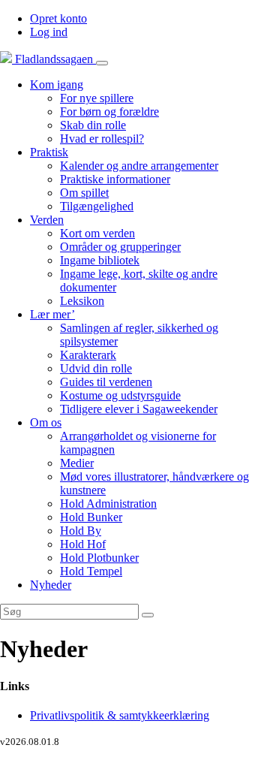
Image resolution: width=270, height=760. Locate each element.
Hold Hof (83, 544)
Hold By (80, 530)
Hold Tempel (91, 571)
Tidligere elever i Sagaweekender (139, 409)
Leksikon (82, 300)
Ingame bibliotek (100, 260)
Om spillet (84, 192)
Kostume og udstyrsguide (120, 395)
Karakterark (88, 354)
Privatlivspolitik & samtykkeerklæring (119, 715)
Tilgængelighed (97, 206)
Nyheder (50, 584)
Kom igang (56, 84)
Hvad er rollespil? (102, 138)
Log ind (49, 32)
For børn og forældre (109, 111)
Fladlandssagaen (54, 59)
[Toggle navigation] (102, 63)
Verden (47, 219)
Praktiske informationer (115, 179)
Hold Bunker (91, 517)
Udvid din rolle (96, 368)
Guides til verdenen (106, 381)
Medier (77, 463)
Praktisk (49, 152)
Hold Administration (108, 503)
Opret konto (58, 18)
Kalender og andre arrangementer (139, 165)
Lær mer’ (52, 314)
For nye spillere (97, 98)
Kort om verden (97, 233)
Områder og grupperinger (120, 246)
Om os (46, 422)
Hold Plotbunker (99, 557)
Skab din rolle (93, 125)
